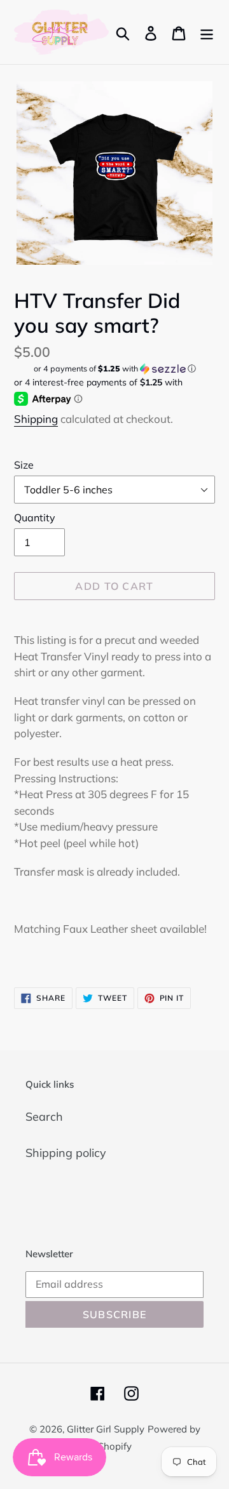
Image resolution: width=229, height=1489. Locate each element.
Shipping (36, 418)
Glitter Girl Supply (105, 1429)
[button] (114, 369)
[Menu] (207, 32)
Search (44, 1116)
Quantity (34, 517)
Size (24, 464)
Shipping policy (65, 1152)
